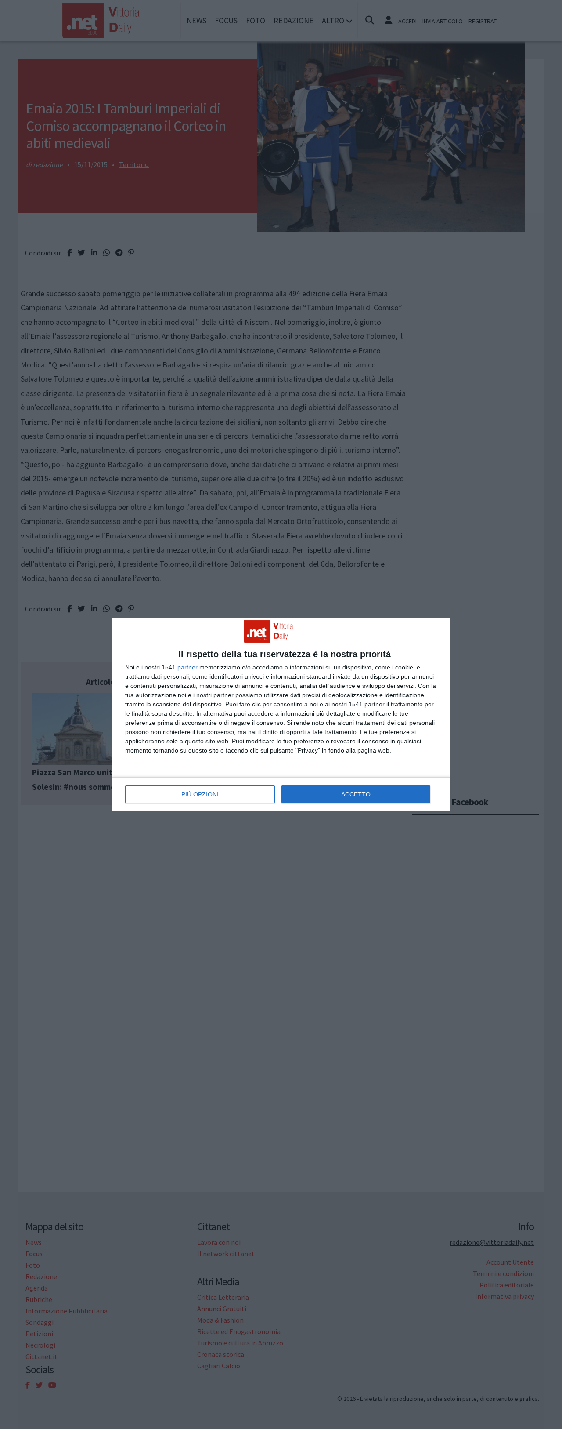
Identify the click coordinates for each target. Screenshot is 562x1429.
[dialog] (281, 714)
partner (187, 667)
